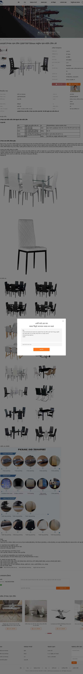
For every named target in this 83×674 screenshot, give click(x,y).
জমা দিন (41, 349)
